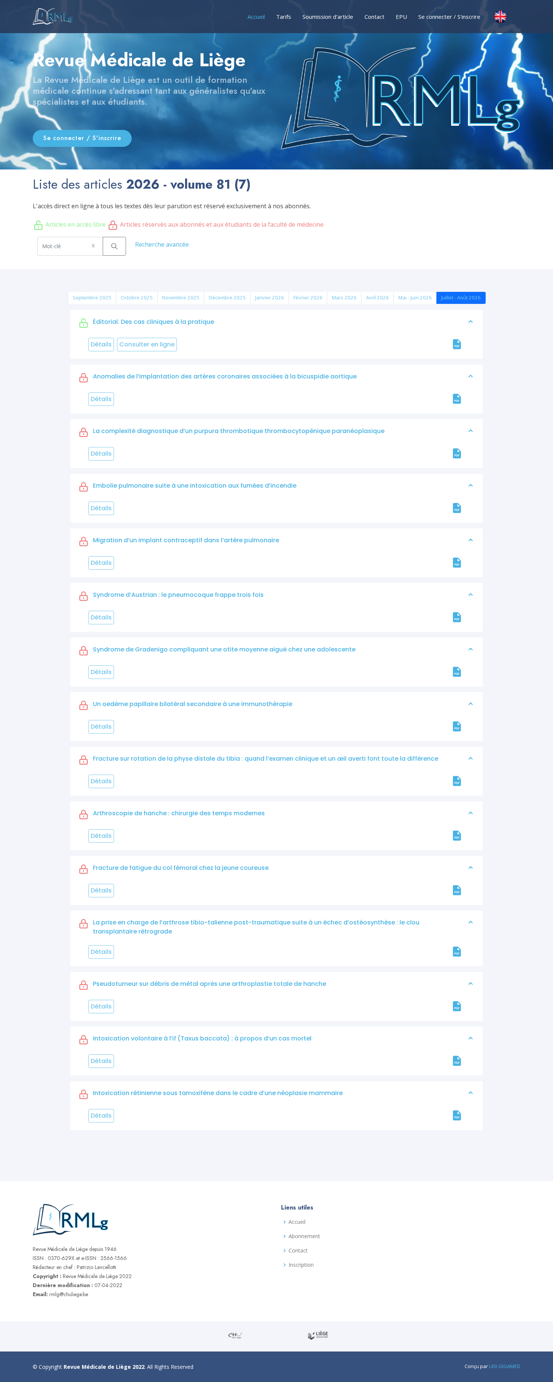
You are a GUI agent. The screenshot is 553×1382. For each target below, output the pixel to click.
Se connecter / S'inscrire (449, 16)
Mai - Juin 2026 (415, 297)
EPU (401, 16)
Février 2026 (307, 297)
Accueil (256, 16)
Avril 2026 (377, 297)
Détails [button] (101, 344)
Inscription (301, 1265)
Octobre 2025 (137, 297)
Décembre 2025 (227, 297)
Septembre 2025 (92, 297)
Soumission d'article (327, 16)
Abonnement (304, 1236)
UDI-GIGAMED (504, 1366)
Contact (374, 16)
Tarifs (283, 16)
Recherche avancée (162, 244)
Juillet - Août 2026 (461, 297)
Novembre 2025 (180, 297)
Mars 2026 (344, 297)
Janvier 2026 (269, 297)
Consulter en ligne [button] (147, 344)
